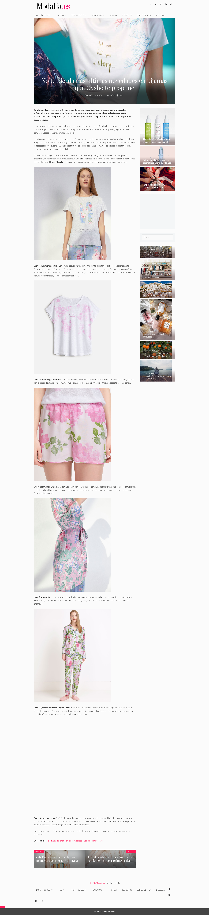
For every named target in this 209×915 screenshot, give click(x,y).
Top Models (77, 15)
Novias (113, 15)
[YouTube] (166, 4)
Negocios (96, 15)
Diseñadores (43, 15)
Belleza (160, 15)
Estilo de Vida (144, 15)
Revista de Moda (113, 883)
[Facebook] (151, 4)
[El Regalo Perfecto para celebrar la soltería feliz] (156, 380)
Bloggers (127, 15)
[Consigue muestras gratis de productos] (156, 338)
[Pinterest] (171, 4)
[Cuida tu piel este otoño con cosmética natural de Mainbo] (157, 164)
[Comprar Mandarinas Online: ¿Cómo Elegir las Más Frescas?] (156, 357)
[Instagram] (161, 4)
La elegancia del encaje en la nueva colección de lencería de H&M (74, 840)
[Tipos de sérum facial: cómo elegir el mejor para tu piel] (157, 143)
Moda (61, 15)
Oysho (121, 95)
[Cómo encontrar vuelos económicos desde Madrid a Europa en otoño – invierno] (156, 256)
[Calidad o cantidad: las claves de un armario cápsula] (156, 278)
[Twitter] (156, 4)
